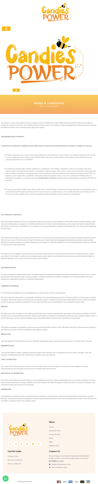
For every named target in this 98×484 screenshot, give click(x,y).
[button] (5, 478)
